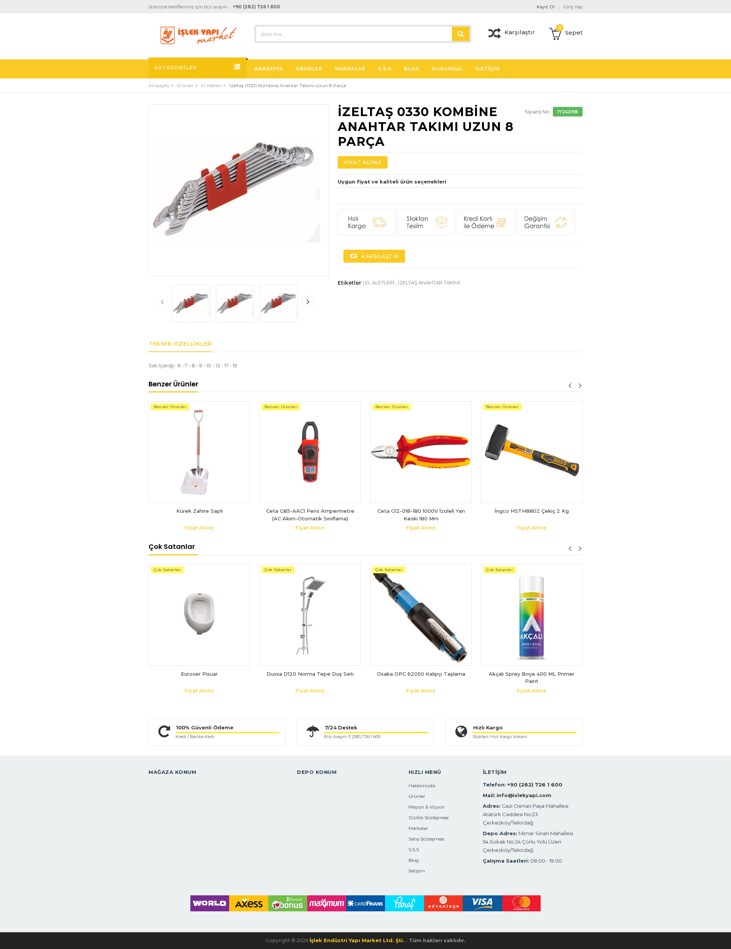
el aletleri (379, 282)
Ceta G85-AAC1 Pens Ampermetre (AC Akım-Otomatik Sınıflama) (260, 515)
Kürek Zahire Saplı (149, 511)
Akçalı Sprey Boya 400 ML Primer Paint (532, 677)
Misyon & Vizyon (427, 807)
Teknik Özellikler (180, 343)
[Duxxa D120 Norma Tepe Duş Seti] (310, 615)
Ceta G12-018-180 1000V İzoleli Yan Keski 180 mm (371, 515)
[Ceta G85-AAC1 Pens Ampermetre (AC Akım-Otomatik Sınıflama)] (259, 452)
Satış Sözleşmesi (426, 839)
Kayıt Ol (546, 7)
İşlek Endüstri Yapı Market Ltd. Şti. (358, 940)
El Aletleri (211, 85)
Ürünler (185, 85)
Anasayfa (158, 85)
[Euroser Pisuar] (199, 615)
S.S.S (414, 849)
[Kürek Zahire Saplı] (149, 452)
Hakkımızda (422, 785)
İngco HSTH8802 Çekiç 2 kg (481, 511)
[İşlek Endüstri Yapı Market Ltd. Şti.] (198, 35)
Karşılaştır (379, 256)
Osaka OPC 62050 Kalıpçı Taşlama (421, 674)
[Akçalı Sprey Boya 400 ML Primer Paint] (531, 615)
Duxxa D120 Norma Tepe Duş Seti (310, 674)
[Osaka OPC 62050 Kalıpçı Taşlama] (420, 615)
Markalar (418, 828)
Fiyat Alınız (362, 162)
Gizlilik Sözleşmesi (428, 817)
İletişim (417, 871)
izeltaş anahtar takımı (429, 282)
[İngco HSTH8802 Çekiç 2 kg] (481, 452)
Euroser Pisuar (199, 674)
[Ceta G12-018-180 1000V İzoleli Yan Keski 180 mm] (370, 452)
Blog (414, 860)
